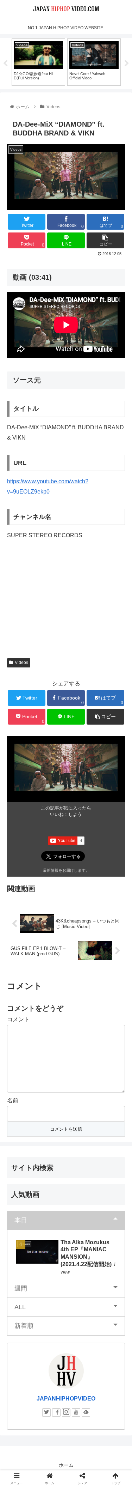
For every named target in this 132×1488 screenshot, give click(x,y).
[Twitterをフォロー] (46, 1412)
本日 (20, 1220)
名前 (12, 1100)
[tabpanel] (38, 62)
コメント (18, 1019)
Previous (5, 63)
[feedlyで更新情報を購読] (86, 1412)
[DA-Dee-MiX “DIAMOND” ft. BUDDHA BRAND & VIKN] (81, 1269)
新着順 (23, 1325)
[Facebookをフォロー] (56, 1412)
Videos (21, 662)
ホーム (66, 1465)
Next (126, 63)
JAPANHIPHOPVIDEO (66, 1399)
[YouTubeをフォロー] (76, 1412)
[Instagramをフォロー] (66, 1412)
